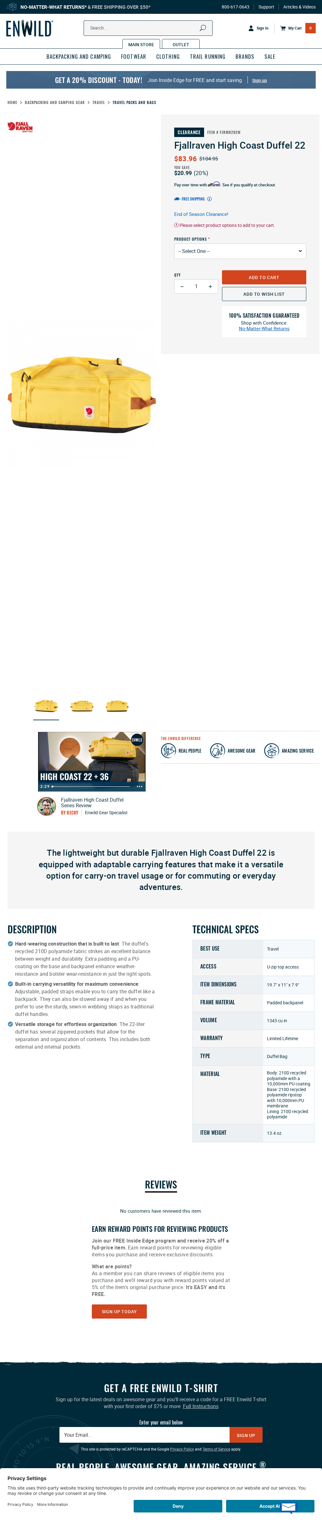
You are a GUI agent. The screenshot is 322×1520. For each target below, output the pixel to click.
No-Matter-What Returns (264, 328)
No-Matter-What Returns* (53, 7)
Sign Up (246, 1435)
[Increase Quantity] (210, 286)
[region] (161, 1263)
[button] (46, 706)
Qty (177, 274)
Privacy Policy (182, 1448)
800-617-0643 (235, 7)
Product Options (190, 239)
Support (266, 7)
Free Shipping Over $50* (121, 7)
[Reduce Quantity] (182, 286)
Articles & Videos (299, 7)
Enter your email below (161, 1422)
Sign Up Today (119, 1311)
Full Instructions (201, 1406)
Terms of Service (216, 1448)
